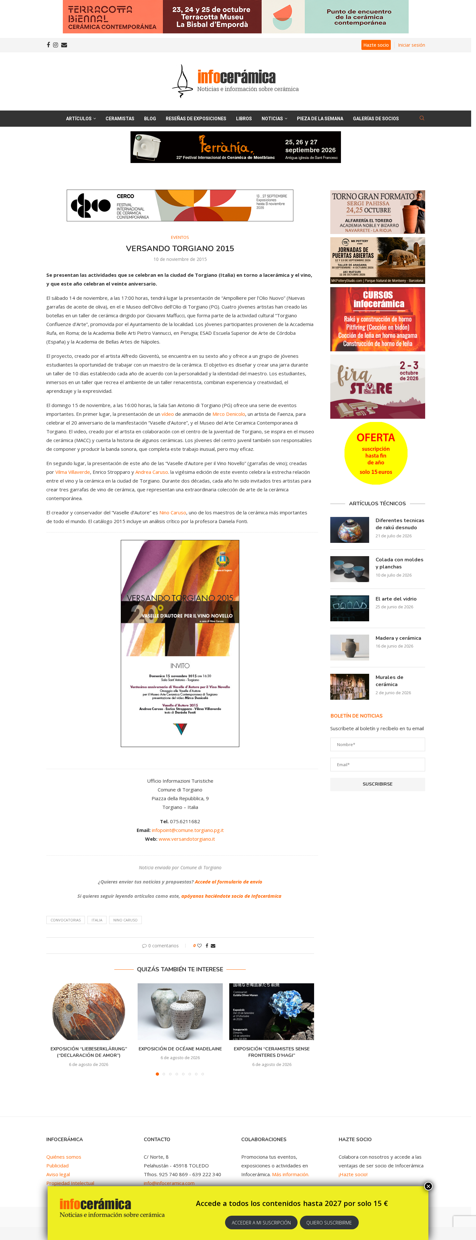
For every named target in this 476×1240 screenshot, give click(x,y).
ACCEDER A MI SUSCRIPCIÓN (261, 1223)
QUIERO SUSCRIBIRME (329, 1223)
